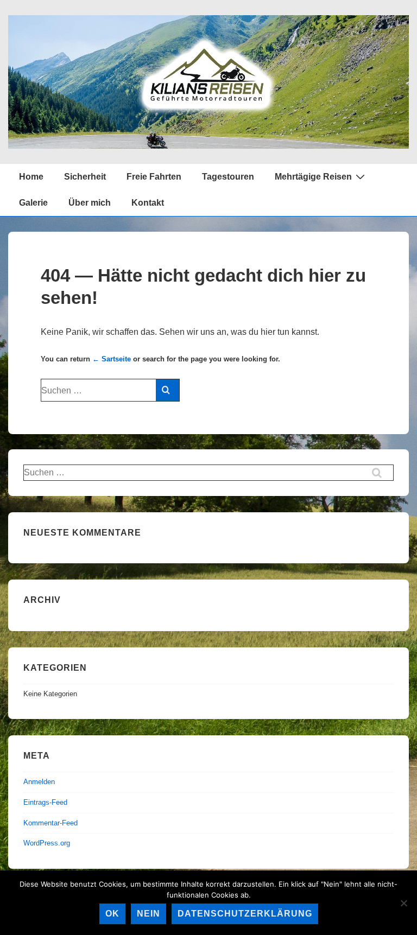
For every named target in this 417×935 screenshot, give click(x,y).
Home (31, 176)
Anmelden (39, 782)
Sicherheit (85, 176)
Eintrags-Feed (45, 802)
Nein (148, 913)
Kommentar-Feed (50, 823)
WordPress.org (46, 843)
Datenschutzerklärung (245, 913)
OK (112, 913)
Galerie (33, 202)
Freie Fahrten (154, 176)
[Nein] (403, 903)
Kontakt (147, 202)
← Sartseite (111, 359)
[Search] (167, 390)
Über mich (89, 202)
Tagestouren (228, 176)
